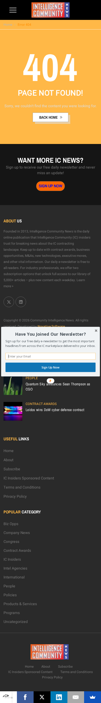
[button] (50, 334)
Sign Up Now (50, 367)
